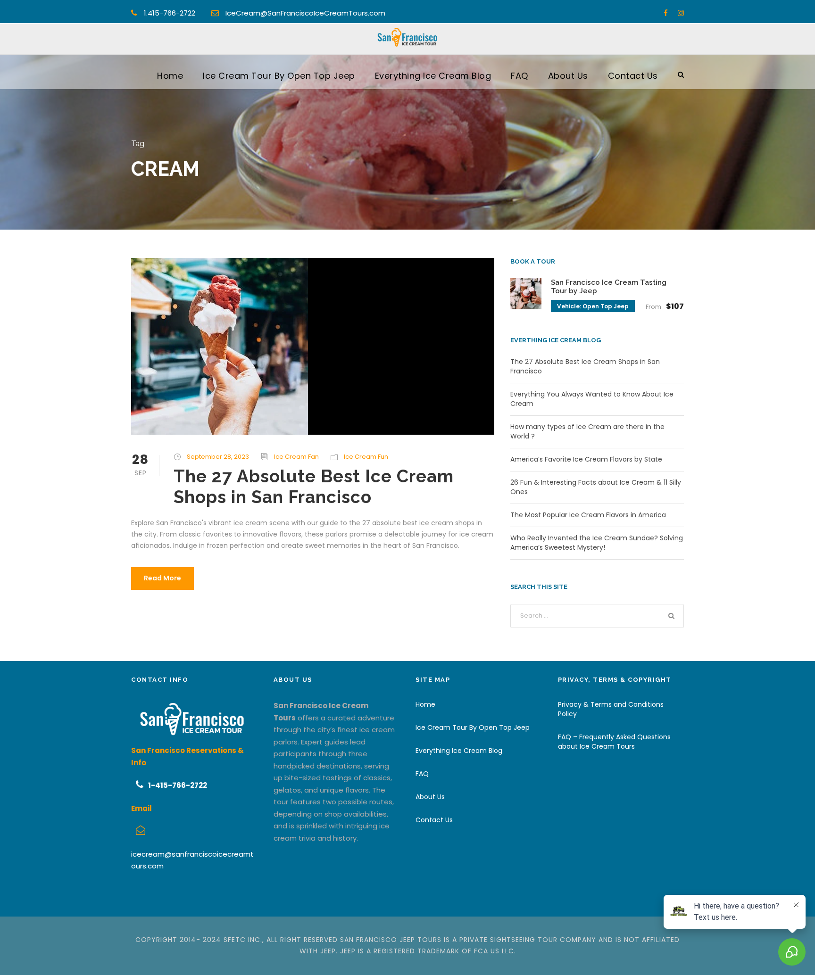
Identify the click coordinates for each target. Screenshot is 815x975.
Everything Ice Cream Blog (433, 76)
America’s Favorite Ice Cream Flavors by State (586, 459)
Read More (162, 578)
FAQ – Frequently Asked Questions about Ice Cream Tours (614, 741)
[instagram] (681, 13)
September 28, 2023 (218, 456)
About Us (568, 76)
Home (170, 76)
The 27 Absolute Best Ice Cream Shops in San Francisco (314, 486)
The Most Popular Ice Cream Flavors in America (588, 515)
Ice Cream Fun (366, 456)
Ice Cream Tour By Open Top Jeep (279, 76)
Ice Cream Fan (296, 456)
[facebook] (666, 13)
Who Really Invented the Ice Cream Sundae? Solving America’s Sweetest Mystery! (596, 542)
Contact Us (633, 76)
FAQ (519, 76)
